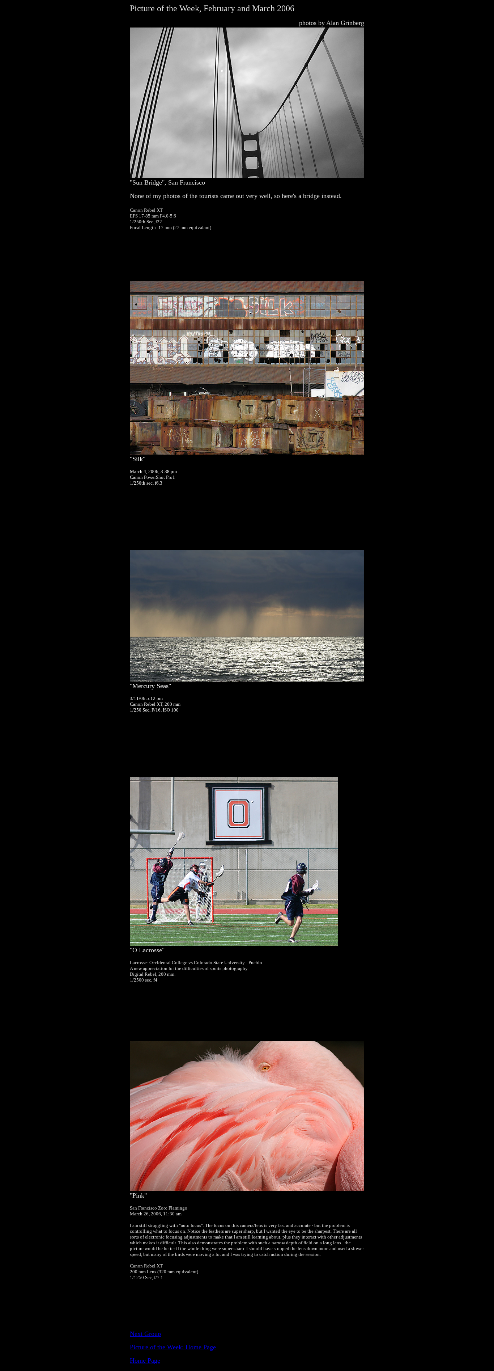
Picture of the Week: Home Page (173, 1347)
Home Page (145, 1360)
